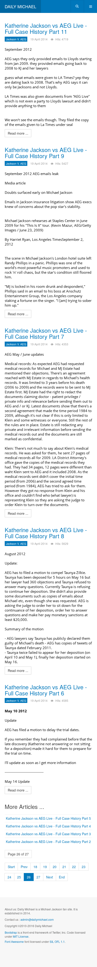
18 (35, 866)
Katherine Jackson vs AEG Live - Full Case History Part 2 (48, 841)
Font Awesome (14, 942)
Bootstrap (11, 932)
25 (19, 877)
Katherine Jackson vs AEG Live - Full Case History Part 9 (46, 152)
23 (83, 866)
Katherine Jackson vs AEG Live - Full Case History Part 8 (46, 533)
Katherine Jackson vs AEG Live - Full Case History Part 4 (48, 826)
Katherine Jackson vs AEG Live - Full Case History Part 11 (46, 28)
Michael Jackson (59, 192)
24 (9, 877)
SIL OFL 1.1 (57, 942)
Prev (24, 866)
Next (49, 877)
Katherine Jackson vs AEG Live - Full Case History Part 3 (48, 833)
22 (74, 866)
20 (55, 866)
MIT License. (21, 936)
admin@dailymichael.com (37, 919)
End (62, 877)
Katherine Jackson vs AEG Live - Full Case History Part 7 (46, 333)
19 (45, 866)
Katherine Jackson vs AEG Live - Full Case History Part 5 (48, 818)
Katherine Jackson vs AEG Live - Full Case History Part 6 (46, 690)
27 (38, 877)
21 (64, 866)
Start (11, 866)
